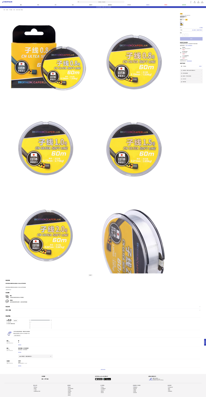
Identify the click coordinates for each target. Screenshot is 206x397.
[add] (187, 35)
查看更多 (90, 275)
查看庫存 (200, 66)
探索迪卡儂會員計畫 (17, 335)
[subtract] (181, 35)
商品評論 (15, 320)
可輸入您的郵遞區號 (188, 45)
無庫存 (191, 38)
